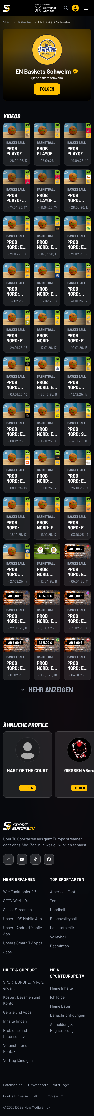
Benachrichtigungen (67, 1015)
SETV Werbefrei (16, 900)
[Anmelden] (75, 8)
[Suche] (66, 8)
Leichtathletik (62, 927)
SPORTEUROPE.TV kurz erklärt (23, 985)
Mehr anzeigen (50, 689)
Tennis (56, 900)
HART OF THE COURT (27, 770)
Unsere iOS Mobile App (22, 918)
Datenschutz (12, 1085)
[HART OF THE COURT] (28, 750)
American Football (65, 891)
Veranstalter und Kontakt (17, 1048)
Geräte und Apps (17, 1012)
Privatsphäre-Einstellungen (49, 1085)
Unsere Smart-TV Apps (22, 943)
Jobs (7, 952)
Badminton (59, 946)
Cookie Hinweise (15, 1096)
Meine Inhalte (61, 988)
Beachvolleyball (63, 918)
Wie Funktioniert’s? (19, 891)
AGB (37, 1096)
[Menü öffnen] (86, 8)
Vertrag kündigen (18, 1060)
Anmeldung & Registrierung (62, 1027)
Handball (57, 909)
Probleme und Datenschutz (15, 1033)
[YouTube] (22, 859)
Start (7, 22)
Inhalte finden (15, 1021)
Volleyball (58, 937)
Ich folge (57, 997)
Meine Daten (60, 1006)
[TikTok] (35, 859)
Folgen (47, 89)
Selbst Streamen (17, 909)
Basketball (24, 22)
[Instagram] (8, 859)
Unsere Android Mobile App (22, 930)
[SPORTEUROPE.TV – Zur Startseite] (6, 8)
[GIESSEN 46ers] (79, 750)
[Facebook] (49, 859)
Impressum (55, 1096)
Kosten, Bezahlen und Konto (21, 1000)
